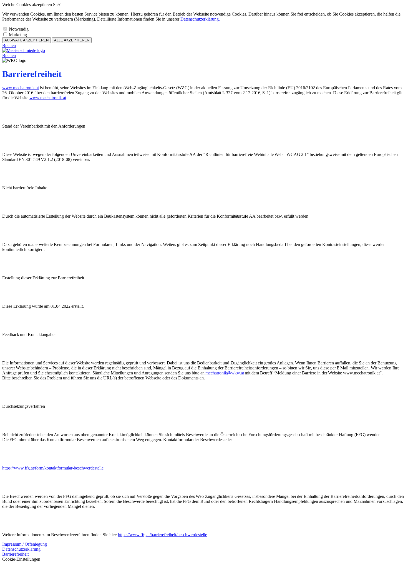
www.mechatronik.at (20, 87)
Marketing (18, 34)
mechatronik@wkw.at (224, 373)
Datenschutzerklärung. (200, 19)
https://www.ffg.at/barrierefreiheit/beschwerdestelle (162, 534)
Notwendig (19, 29)
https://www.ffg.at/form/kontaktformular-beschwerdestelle (53, 468)
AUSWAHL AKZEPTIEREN (26, 40)
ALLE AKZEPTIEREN (71, 40)
